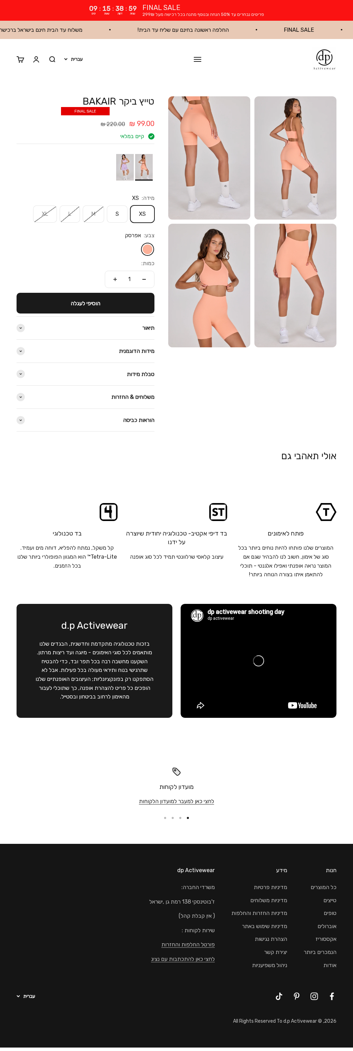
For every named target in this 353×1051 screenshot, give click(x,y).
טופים (330, 913)
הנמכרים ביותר (320, 952)
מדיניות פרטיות (270, 887)
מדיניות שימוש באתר (264, 926)
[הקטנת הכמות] (144, 279)
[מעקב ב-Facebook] (331, 996)
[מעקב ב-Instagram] (314, 996)
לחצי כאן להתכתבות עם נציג (183, 959)
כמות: (147, 263)
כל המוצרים (323, 887)
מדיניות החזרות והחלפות (259, 913)
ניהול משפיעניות (269, 965)
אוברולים (326, 926)
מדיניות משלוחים (268, 900)
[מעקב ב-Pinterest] (296, 996)
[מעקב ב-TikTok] (279, 996)
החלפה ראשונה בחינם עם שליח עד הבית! (206, 30)
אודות (329, 965)
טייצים (329, 900)
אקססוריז (325, 939)
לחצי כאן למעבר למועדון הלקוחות (176, 801)
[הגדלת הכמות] (115, 279)
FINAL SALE (322, 30)
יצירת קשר (275, 952)
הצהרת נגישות (271, 939)
